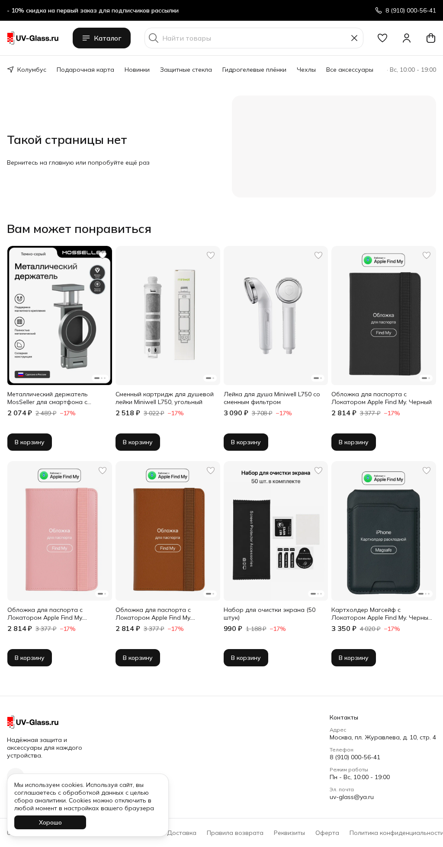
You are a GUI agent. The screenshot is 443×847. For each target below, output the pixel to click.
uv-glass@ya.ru (352, 797)
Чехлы (306, 69)
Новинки (137, 69)
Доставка (181, 833)
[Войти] (406, 38)
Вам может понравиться (79, 229)
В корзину (30, 442)
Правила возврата (235, 833)
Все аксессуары (349, 69)
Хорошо (50, 822)
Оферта (327, 833)
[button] (382, 38)
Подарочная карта (85, 69)
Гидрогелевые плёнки (254, 69)
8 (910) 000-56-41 (355, 757)
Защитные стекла (186, 69)
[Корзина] (431, 38)
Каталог (108, 38)
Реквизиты (289, 833)
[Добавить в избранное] (102, 255)
